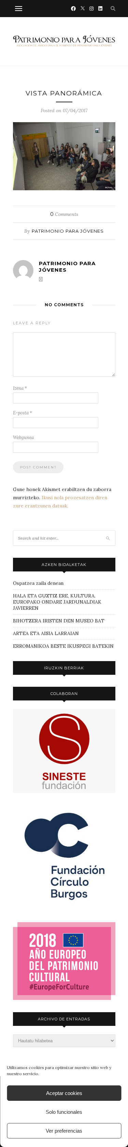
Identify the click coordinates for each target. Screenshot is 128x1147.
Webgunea (23, 437)
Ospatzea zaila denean (38, 583)
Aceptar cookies (64, 1093)
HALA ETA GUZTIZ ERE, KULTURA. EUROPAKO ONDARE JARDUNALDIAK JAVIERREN (57, 602)
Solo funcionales (64, 1112)
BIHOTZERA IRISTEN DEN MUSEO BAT (58, 621)
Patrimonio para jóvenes (68, 231)
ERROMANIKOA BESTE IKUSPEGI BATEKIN (63, 646)
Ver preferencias (64, 1131)
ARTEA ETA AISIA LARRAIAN (46, 633)
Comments (64, 214)
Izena (20, 388)
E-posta (22, 413)
